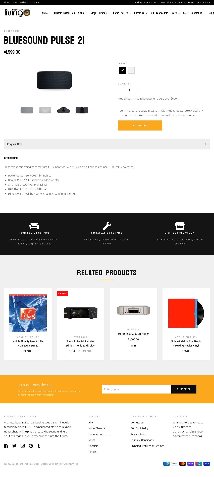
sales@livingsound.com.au (188, 436)
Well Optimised (71, 464)
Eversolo (80, 337)
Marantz (133, 329)
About (7, 2)
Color (123, 62)
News (14, 2)
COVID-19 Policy (139, 428)
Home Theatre (97, 428)
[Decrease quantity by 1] (120, 90)
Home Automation (99, 434)
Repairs (93, 452)
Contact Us (137, 422)
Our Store (34, 2)
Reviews (24, 2)
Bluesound (12, 31)
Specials (93, 446)
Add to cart (140, 125)
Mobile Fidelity (28, 337)
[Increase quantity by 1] (138, 90)
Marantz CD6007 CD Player (133, 334)
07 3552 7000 (149, 2)
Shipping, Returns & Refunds (148, 446)
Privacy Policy (138, 434)
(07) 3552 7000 (194, 431)
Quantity (124, 83)
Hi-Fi (91, 422)
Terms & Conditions (142, 440)
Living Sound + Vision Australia (25, 464)
